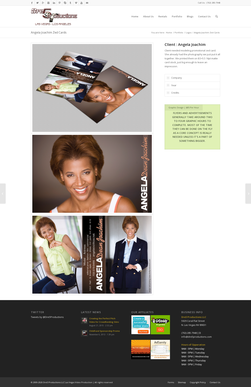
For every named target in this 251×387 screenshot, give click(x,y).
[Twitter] (37, 3)
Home (169, 32)
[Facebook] (32, 3)
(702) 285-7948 (213, 2)
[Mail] (87, 3)
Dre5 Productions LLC (53, 382)
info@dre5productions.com (196, 336)
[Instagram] (48, 3)
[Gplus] (43, 3)
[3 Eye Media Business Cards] (248, 193)
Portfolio (179, 32)
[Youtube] (81, 3)
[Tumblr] (70, 3)
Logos (188, 32)
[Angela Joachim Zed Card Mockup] (92, 88)
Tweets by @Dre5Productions (47, 317)
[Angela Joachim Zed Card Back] (92, 254)
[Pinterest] (59, 3)
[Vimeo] (76, 3)
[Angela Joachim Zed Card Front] (92, 173)
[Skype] (65, 3)
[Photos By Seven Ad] (3, 193)
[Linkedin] (54, 3)
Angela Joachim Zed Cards (49, 32)
